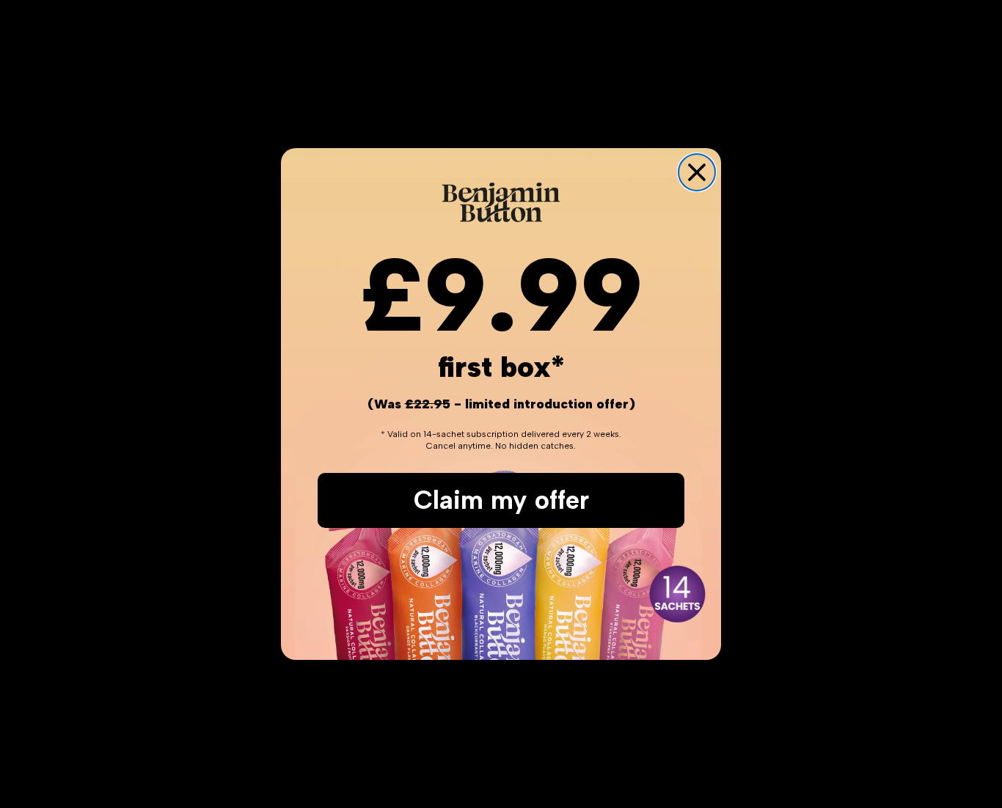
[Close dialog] (697, 172)
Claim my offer (501, 500)
